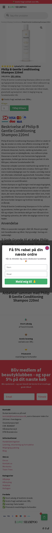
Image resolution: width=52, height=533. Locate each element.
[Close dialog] (47, 248)
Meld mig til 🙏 (26, 282)
